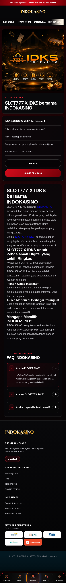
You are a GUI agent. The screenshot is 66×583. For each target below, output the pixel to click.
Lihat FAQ (12, 459)
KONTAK (46, 580)
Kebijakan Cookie (13, 513)
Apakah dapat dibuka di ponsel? (33, 407)
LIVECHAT (59, 580)
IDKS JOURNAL (54, 22)
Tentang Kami (11, 473)
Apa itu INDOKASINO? (28, 368)
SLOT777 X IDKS (33, 173)
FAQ (7, 478)
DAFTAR (33, 580)
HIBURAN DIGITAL (24, 22)
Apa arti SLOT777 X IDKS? (30, 394)
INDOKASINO (8, 22)
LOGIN (19, 580)
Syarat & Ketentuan (14, 503)
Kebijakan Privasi (13, 508)
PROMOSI (6, 580)
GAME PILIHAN (40, 22)
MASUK (33, 163)
